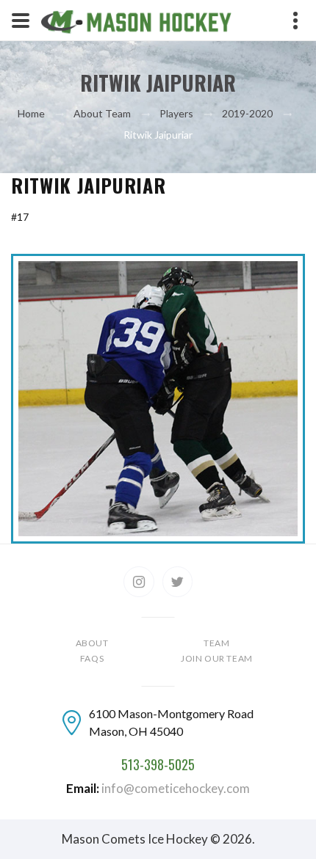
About (92, 642)
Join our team (217, 658)
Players (176, 113)
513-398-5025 (158, 765)
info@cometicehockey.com (175, 788)
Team (216, 642)
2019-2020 (247, 113)
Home (31, 113)
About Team (102, 113)
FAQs (92, 658)
